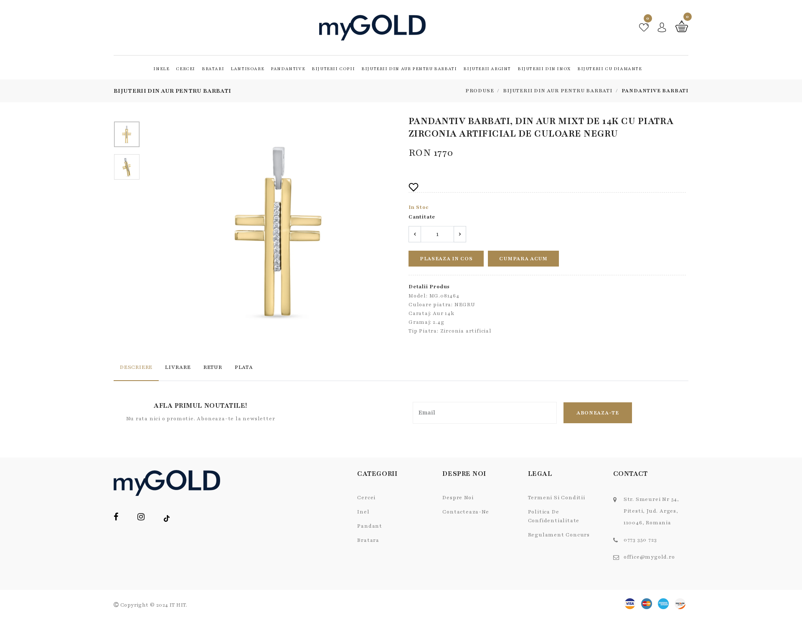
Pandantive (288, 69)
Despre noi (457, 497)
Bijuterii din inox (544, 69)
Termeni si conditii (556, 497)
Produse (479, 90)
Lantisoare (247, 69)
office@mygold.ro (649, 557)
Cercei (185, 69)
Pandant (369, 526)
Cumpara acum (523, 258)
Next (391, 233)
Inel (363, 511)
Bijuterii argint (487, 69)
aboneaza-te (597, 412)
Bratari (213, 69)
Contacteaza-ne (465, 511)
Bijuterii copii (333, 69)
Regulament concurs (559, 534)
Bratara (368, 540)
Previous (167, 233)
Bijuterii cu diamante (609, 69)
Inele (161, 69)
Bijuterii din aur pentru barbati (409, 69)
